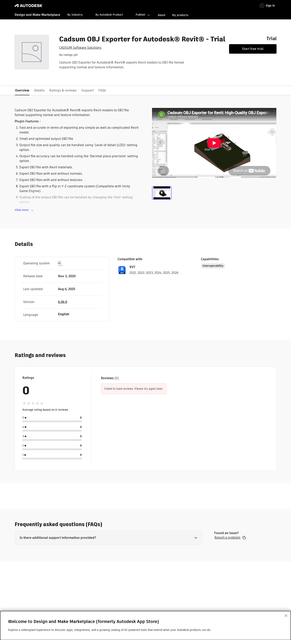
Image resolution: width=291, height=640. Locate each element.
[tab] (162, 194)
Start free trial (252, 49)
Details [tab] (39, 90)
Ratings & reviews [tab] (63, 90)
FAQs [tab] (102, 90)
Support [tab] (87, 90)
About (161, 15)
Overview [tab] (22, 90)
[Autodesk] (28, 5)
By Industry (75, 15)
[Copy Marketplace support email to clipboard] (244, 538)
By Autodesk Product (109, 15)
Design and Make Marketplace (37, 14)
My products (180, 15)
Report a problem (227, 537)
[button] (108, 538)
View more (22, 210)
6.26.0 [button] (62, 302)
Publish (140, 15)
